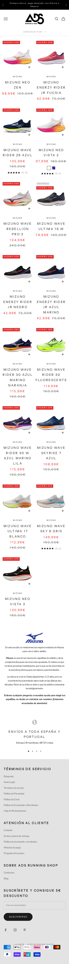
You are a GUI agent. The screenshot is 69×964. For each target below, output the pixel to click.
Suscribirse (18, 916)
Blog (6, 878)
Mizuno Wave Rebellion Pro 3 (17, 229)
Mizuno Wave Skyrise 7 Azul (51, 453)
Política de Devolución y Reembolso (21, 805)
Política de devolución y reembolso (20, 841)
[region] (34, 732)
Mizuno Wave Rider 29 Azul (18, 152)
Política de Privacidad (14, 793)
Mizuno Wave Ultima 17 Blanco (17, 531)
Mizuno (17, 76)
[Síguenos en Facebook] (5, 930)
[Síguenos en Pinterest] (24, 930)
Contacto (8, 830)
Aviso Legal (9, 782)
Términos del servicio (14, 788)
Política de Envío (11, 799)
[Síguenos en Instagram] (15, 930)
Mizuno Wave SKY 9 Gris (51, 528)
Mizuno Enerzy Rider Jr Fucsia (51, 88)
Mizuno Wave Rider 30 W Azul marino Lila (17, 455)
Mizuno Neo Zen (17, 85)
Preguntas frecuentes (14, 853)
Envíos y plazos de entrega (16, 836)
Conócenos (9, 872)
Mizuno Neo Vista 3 (17, 601)
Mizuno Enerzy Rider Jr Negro (17, 302)
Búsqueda (9, 776)
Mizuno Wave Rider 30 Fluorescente (51, 375)
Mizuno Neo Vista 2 (51, 152)
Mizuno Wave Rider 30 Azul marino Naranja (18, 377)
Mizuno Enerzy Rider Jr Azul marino (51, 304)
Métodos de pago (12, 847)
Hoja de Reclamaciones (15, 811)
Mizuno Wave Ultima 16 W (51, 226)
